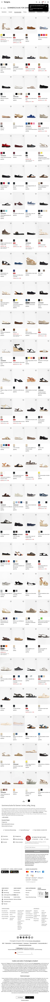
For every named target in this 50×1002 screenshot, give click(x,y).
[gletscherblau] (26, 123)
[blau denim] (4, 445)
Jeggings (36, 911)
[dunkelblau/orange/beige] (14, 561)
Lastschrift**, (29, 880)
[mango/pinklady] (14, 790)
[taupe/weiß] (39, 153)
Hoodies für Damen (36, 913)
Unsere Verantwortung (31, 897)
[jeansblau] (39, 35)
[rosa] (34, 123)
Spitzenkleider (5, 914)
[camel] (46, 35)
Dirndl (43, 911)
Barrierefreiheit (33, 943)
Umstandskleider (29, 917)
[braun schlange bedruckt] (41, 183)
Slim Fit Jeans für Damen (21, 911)
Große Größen (17, 897)
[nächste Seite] (29, 801)
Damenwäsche (17, 892)
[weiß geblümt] (16, 676)
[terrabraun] (1, 502)
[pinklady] (44, 35)
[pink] (31, 358)
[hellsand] (19, 94)
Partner (8, 963)
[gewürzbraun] (26, 35)
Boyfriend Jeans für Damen (20, 918)
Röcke (11, 914)
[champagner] (26, 330)
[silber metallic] (1, 358)
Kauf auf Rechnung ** (25, 830)
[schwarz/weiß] (14, 591)
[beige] (4, 64)
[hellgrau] (6, 561)
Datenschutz (8, 943)
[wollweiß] (29, 676)
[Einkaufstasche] (48, 2)
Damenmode (16, 890)
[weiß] (4, 94)
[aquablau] (6, 211)
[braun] (14, 35)
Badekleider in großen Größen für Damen (45, 920)
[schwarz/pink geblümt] (46, 502)
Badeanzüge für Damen (44, 925)
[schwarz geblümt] (14, 676)
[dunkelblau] (9, 183)
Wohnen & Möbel (17, 899)
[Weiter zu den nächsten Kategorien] (49, 12)
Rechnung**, (28, 878)
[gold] (1, 35)
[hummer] (31, 123)
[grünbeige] (39, 64)
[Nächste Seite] (24, 502)
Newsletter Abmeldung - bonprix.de (32, 862)
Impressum (26, 943)
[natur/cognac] (39, 591)
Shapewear (36, 920)
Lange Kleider (5, 918)
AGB (3, 943)
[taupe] (21, 94)
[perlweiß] (1, 676)
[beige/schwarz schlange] (14, 64)
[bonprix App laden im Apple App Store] (5, 871)
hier (22, 970)
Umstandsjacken (29, 915)
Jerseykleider (13, 911)
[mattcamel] (26, 271)
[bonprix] (7, 2)
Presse (27, 895)
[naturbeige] (1, 330)
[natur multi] (14, 762)
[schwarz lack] (6, 64)
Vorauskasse (34, 880)
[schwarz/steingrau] (26, 591)
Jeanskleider (12, 916)
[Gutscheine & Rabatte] (42, 2)
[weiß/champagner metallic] (4, 473)
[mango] (9, 561)
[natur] (26, 94)
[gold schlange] (16, 300)
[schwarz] (4, 35)
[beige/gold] (44, 676)
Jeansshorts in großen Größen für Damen (21, 923)
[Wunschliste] (45, 2)
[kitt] (1, 417)
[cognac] (26, 387)
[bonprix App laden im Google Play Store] (14, 871)
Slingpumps (4, 822)
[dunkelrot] (44, 358)
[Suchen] (36, 2)
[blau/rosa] (26, 211)
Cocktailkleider (5, 912)
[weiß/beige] (39, 618)
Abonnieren (37, 851)
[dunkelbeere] (14, 153)
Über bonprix (28, 890)
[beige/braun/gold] (16, 561)
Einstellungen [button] (20, 997)
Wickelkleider (13, 912)
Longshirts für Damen (37, 916)
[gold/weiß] (41, 153)
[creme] (6, 183)
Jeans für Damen (12, 919)
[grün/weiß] (41, 618)
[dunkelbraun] (41, 240)
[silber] (31, 676)
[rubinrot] (29, 64)
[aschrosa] (19, 502)
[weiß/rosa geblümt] (41, 502)
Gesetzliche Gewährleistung (25, 945)
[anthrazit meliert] (26, 502)
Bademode (16, 895)
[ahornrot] (14, 211)
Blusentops (36, 918)
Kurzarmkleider (5, 916)
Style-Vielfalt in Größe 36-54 (40, 830)
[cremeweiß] (26, 790)
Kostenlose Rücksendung (10, 830)
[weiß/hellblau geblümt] (44, 502)
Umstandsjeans (29, 914)
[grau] (4, 211)
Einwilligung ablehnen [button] (25, 1000)
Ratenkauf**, (35, 878)
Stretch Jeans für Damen (29, 911)
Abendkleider (5, 911)
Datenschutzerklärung (43, 991)
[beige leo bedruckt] (39, 183)
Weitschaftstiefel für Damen (8, 824)
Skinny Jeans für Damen (20, 914)
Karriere (27, 892)
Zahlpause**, (41, 878)
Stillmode (28, 919)
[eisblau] (16, 502)
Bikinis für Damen (44, 913)
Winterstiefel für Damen (7, 826)
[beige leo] (1, 473)
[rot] (41, 35)
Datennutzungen (37, 963)
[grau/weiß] (16, 591)
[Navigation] (2, 2)
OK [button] (29, 997)
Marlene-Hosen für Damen (20, 928)
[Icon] (10, 18)
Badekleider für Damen (44, 916)
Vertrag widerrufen (42, 943)
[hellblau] (16, 618)
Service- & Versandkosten (34, 941)
